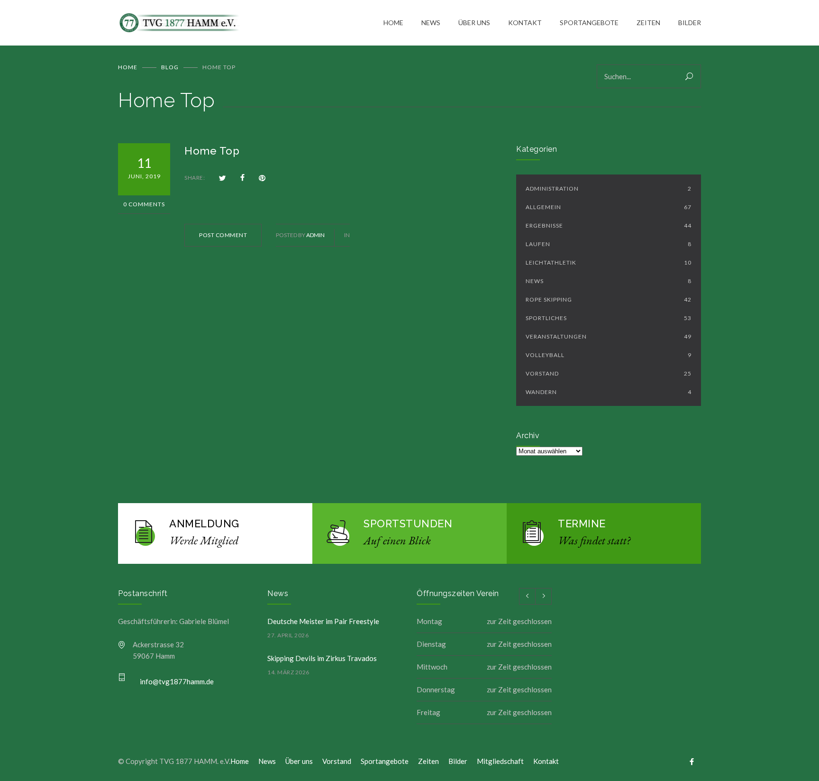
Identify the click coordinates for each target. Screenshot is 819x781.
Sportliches (609, 318)
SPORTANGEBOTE (589, 22)
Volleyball (609, 354)
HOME (393, 22)
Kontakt (546, 761)
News (609, 281)
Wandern (609, 391)
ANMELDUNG (204, 523)
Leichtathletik (609, 262)
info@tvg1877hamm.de (177, 681)
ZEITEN (648, 22)
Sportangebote (385, 761)
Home (127, 67)
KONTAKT (525, 22)
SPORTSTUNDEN (408, 523)
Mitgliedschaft (500, 761)
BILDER (689, 22)
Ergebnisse (609, 225)
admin (315, 235)
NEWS (430, 22)
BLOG (170, 67)
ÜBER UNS (474, 22)
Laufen (609, 244)
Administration (609, 188)
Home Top (211, 151)
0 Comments (144, 204)
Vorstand (609, 373)
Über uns (299, 761)
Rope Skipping (609, 299)
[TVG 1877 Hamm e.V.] (250, 23)
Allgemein (609, 207)
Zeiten (428, 761)
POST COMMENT (223, 235)
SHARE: (194, 177)
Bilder (457, 761)
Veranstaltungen (609, 336)
